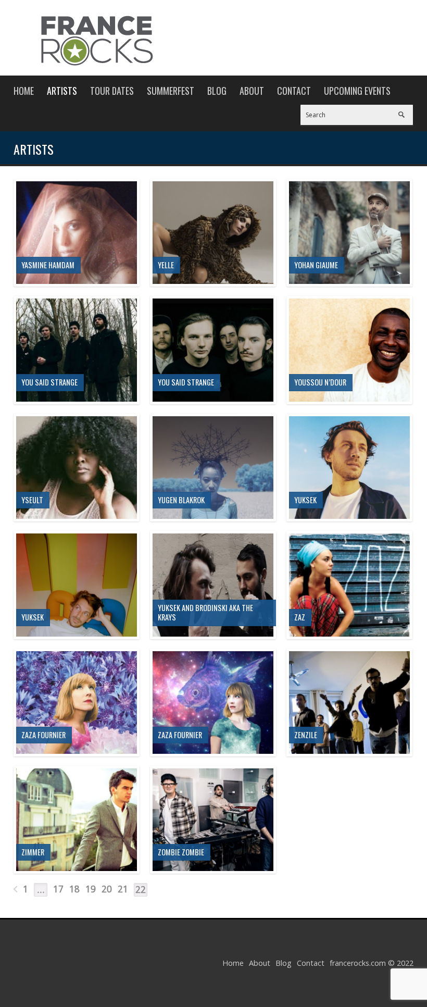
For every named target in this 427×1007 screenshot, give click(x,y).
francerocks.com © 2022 (371, 963)
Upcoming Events (357, 90)
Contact (294, 90)
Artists (62, 90)
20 (107, 889)
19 (90, 889)
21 (123, 889)
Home (24, 90)
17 (58, 889)
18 (74, 889)
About (252, 90)
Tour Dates (112, 90)
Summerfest (170, 90)
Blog (217, 90)
